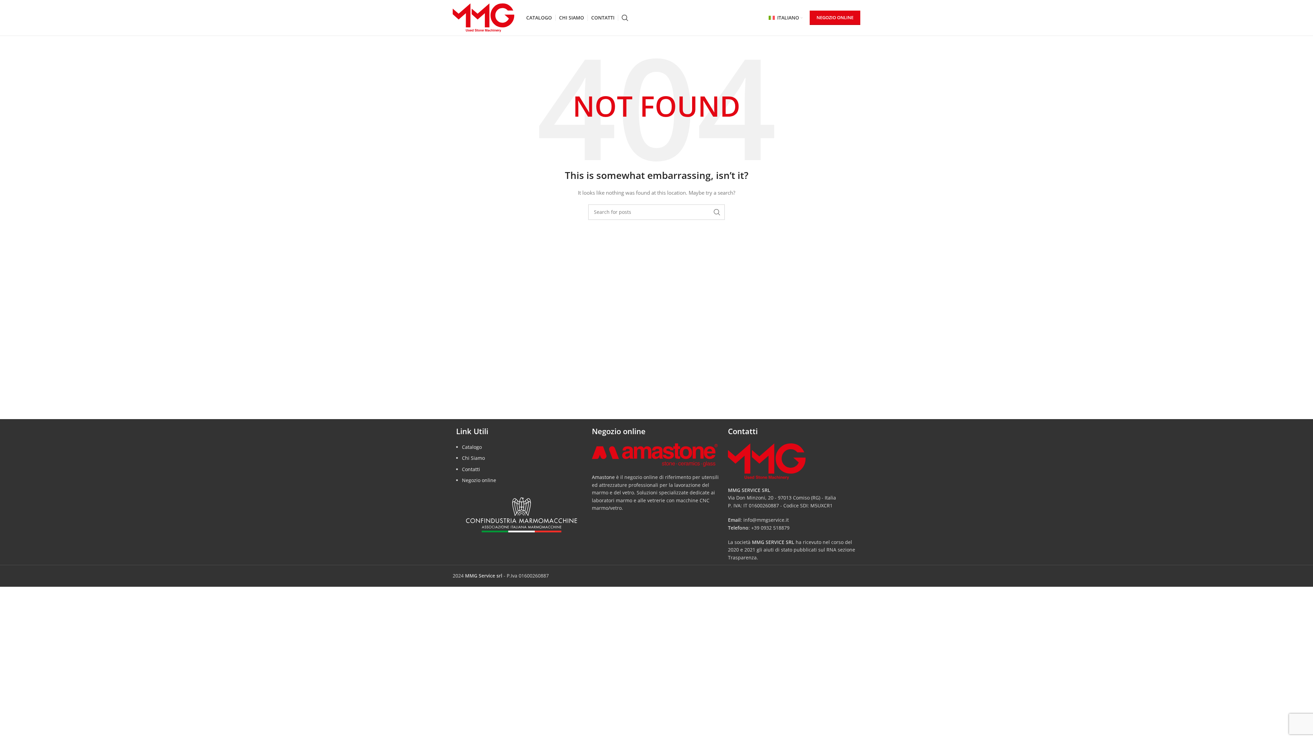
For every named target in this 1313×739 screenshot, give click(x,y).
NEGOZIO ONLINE (835, 17)
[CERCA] (717, 212)
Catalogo (472, 447)
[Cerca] (625, 18)
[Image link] (654, 454)
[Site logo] (483, 17)
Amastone (603, 477)
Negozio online (479, 480)
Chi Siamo (473, 458)
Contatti (471, 469)
